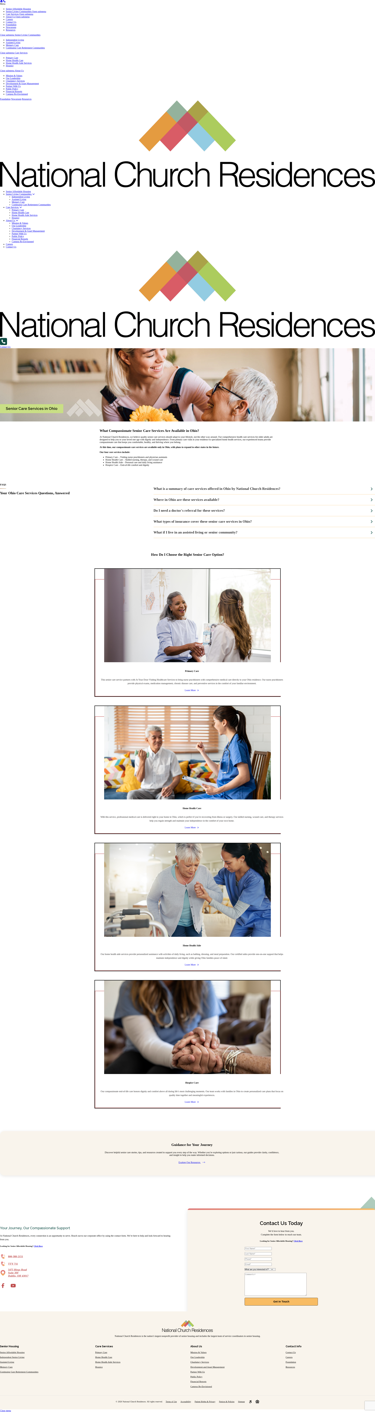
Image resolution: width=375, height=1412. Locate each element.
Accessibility (185, 1401)
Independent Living (15, 40)
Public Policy (12, 89)
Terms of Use (171, 1401)
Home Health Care (14, 60)
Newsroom (11, 27)
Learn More (190, 690)
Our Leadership (13, 78)
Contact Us (11, 22)
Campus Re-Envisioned (17, 94)
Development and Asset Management (207, 1367)
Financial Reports (14, 91)
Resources (10, 30)
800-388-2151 (15, 1256)
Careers (9, 19)
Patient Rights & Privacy (205, 1401)
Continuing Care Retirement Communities (25, 48)
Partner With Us (13, 86)
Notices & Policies (226, 1401)
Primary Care (12, 58)
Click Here (38, 1246)
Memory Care (12, 45)
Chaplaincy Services (15, 81)
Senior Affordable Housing (18, 9)
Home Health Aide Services (19, 63)
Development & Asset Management (22, 83)
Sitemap (241, 1401)
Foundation (11, 24)
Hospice (9, 65)
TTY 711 (13, 1263)
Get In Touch (281, 1301)
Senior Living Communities (19, 11)
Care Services (12, 14)
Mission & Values (14, 75)
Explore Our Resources (190, 1162)
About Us (11, 17)
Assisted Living (13, 42)
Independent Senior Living (12, 1357)
